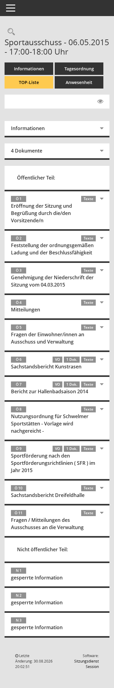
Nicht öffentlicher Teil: (42, 549)
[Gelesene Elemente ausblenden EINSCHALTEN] (100, 101)
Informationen (29, 69)
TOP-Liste (29, 82)
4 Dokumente (26, 150)
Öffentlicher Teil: (36, 177)
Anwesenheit (79, 82)
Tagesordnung (79, 69)
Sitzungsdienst (86, 664)
